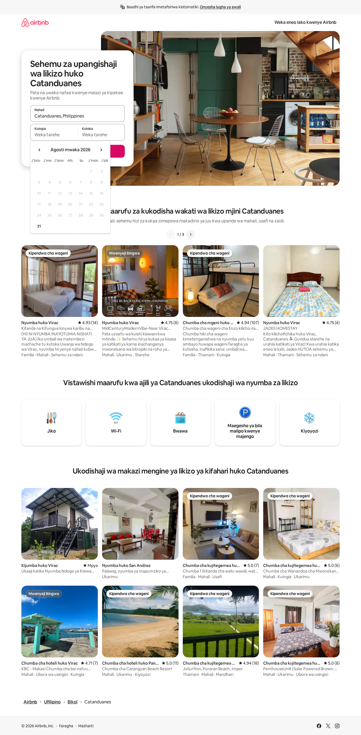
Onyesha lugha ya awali (220, 7)
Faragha (66, 725)
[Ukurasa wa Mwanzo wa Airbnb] (35, 22)
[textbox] (53, 134)
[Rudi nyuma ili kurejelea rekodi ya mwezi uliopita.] (39, 149)
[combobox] (77, 116)
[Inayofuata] (190, 234)
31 (39, 226)
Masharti (86, 725)
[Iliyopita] (170, 234)
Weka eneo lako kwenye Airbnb (305, 22)
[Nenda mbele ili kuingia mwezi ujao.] (101, 149)
